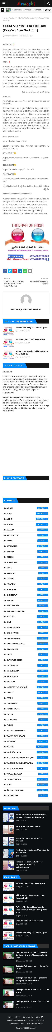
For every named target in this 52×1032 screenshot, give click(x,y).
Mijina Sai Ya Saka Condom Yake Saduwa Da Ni (30, 896)
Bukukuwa (23, 562)
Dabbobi (23, 573)
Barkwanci (23, 546)
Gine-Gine (23, 589)
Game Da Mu (28, 1017)
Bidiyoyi (23, 551)
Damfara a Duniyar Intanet (28, 826)
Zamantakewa (23, 779)
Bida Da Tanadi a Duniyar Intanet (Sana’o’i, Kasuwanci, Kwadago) (31, 816)
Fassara (23, 578)
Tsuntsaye (23, 719)
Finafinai (23, 584)
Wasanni (23, 741)
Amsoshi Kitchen (11, 35)
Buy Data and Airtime (35, 1023)
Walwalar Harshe (23, 730)
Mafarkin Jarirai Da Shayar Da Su (30, 339)
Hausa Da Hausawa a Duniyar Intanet (29, 839)
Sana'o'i (23, 692)
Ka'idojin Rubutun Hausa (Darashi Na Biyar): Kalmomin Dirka (31, 979)
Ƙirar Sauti (23, 795)
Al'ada (23, 524)
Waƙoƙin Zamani (23, 768)
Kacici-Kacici (23, 633)
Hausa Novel (23, 605)
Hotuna (23, 616)
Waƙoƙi (23, 746)
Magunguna (23, 671)
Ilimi (23, 622)
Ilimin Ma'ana (23, 627)
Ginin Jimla (23, 595)
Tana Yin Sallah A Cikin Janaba (29, 920)
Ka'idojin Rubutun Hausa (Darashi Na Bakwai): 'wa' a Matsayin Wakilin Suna (32, 955)
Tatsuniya (23, 703)
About (17, 1017)
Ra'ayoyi (23, 681)
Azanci (23, 540)
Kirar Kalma (23, 649)
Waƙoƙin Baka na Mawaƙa (23, 763)
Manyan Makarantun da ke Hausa (20, 1020)
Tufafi (23, 725)
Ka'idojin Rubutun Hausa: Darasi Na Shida (32, 967)
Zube (23, 784)
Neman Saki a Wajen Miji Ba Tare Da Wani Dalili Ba (32, 352)
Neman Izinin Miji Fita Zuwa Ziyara (31, 327)
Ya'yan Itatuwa (23, 774)
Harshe (23, 600)
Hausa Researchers (23, 611)
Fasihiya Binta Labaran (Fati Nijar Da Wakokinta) (32, 851)
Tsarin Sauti (23, 709)
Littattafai (23, 665)
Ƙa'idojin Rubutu (23, 790)
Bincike (23, 557)
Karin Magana (23, 638)
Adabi (23, 513)
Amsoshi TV (23, 535)
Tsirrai (23, 714)
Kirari (23, 654)
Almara (23, 530)
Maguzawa (23, 676)
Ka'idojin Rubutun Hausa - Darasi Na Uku (32, 1002)
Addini (11, 18)
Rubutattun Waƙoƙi (23, 687)
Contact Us (40, 1017)
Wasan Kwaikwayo (23, 736)
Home (5, 18)
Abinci (23, 508)
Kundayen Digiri (23, 660)
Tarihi (23, 698)
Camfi (23, 567)
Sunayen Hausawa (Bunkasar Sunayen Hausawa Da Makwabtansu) (29, 864)
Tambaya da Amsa (16, 1023)
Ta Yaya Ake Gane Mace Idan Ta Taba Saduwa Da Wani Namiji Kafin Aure (31, 910)
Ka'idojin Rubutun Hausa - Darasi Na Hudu (32, 991)
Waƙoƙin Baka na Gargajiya (23, 757)
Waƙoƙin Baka (23, 752)
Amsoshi (33, 1028)
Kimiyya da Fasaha (23, 643)
